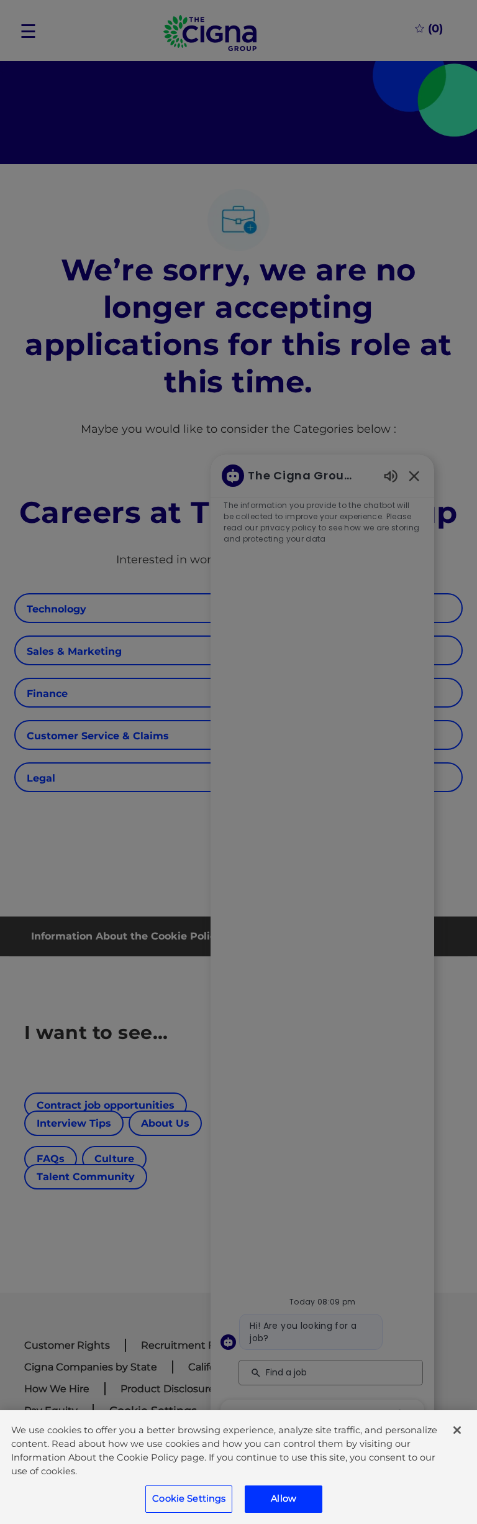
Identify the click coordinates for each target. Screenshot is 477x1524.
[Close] (457, 1430)
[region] (238, 1467)
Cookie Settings (188, 1498)
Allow (283, 1498)
